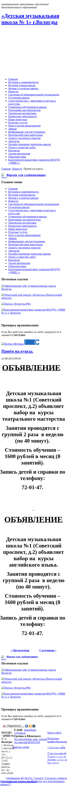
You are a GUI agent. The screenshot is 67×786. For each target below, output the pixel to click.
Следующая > (48, 650)
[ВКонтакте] (27, 726)
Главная (6, 168)
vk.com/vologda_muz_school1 (30, 739)
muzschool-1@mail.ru (25, 731)
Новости (17, 168)
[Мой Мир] (34, 726)
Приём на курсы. (17, 351)
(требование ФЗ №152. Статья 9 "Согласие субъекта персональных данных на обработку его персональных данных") (33, 781)
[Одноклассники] (30, 726)
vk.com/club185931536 (27, 742)
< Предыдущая (20, 650)
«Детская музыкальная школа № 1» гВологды (30, 19)
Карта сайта (54, 732)
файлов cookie (21, 747)
